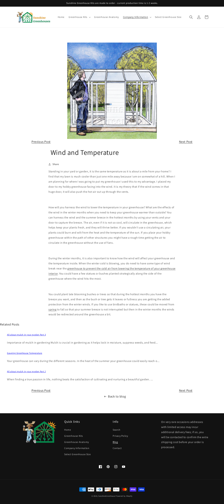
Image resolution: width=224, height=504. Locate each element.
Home (67, 429)
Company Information (76, 448)
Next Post (185, 142)
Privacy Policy (120, 435)
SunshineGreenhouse (106, 496)
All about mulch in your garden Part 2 (26, 371)
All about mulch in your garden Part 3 (26, 334)
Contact (117, 448)
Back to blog (117, 396)
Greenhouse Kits (73, 435)
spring (52, 309)
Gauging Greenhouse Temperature (24, 353)
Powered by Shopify (124, 496)
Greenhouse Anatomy (76, 442)
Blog (115, 442)
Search (116, 429)
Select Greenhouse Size (77, 454)
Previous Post (41, 142)
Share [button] (55, 164)
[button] (79, 17)
